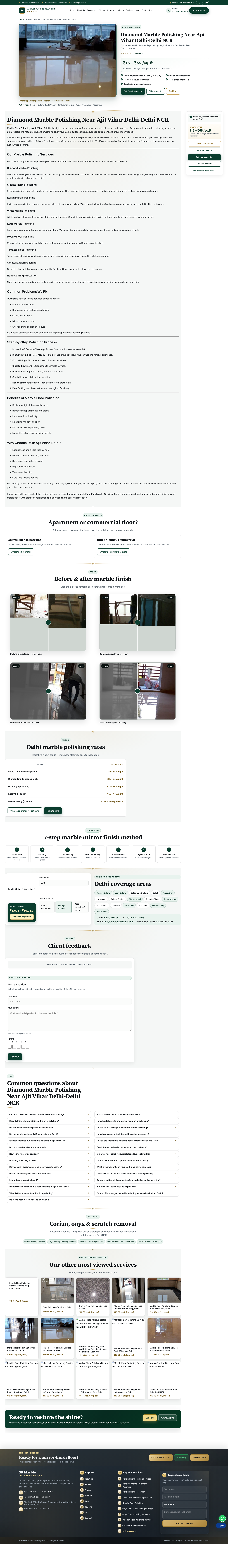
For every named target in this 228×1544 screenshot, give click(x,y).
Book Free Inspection (22, 917)
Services (90, 10)
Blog (137, 10)
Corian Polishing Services (35, 1241)
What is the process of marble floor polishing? (31, 1193)
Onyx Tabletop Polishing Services (62, 1241)
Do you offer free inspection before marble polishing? (122, 1127)
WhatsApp (181, 1457)
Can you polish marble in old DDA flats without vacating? (36, 1114)
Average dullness (61, 907)
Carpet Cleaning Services (134, 1525)
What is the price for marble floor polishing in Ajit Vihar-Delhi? (39, 1186)
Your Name (12, 996)
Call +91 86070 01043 (204, 143)
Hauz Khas (129, 905)
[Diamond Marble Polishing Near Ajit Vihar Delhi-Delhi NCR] (67, 60)
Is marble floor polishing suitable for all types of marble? (123, 1153)
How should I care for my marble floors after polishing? (123, 1121)
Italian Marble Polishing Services (137, 1497)
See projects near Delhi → (204, 170)
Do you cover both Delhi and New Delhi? (28, 1147)
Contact (88, 1518)
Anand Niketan (170, 899)
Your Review (13, 1008)
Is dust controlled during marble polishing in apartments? (37, 1140)
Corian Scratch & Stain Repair (150, 1241)
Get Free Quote (199, 10)
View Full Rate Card (204, 163)
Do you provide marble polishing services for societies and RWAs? (128, 1140)
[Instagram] (202, 2)
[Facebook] (198, 2)
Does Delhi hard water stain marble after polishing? (34, 1121)
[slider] (48, 622)
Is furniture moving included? (23, 1180)
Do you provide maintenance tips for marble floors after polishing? (129, 1180)
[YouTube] (207, 2)
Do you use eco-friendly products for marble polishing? (123, 1160)
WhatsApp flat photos (21, 551)
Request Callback (184, 1523)
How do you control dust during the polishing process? (123, 1134)
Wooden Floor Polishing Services (137, 1520)
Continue (15, 1056)
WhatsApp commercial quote (113, 551)
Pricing (102, 10)
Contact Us (146, 10)
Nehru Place (101, 911)
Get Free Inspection (133, 91)
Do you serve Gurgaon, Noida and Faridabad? (30, 1173)
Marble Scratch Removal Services (120, 1241)
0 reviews (138, 53)
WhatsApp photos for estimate (25, 810)
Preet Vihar (168, 893)
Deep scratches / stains (80, 907)
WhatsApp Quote (204, 150)
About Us (81, 10)
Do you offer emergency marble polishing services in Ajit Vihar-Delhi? (130, 1193)
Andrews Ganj (158, 905)
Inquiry (221, 1525)
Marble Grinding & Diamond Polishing (134, 1485)
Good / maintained (46, 907)
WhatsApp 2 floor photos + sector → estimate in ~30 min (45, 100)
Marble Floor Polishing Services (136, 1479)
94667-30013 (47, 1491)
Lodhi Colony (120, 893)
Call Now (173, 91)
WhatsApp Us (155, 91)
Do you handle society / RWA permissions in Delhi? (33, 1134)
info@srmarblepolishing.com (119, 921)
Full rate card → (129, 1531)
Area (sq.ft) (44, 877)
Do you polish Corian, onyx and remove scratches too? (35, 1167)
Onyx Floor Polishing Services (91, 1241)
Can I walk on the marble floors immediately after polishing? (125, 1173)
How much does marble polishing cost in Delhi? (31, 1127)
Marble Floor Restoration (133, 1492)
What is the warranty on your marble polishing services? (124, 1167)
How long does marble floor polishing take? (29, 1199)
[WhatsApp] (222, 1518)
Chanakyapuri (135, 899)
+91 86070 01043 (111, 917)
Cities (109, 10)
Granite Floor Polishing (132, 1503)
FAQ (86, 1512)
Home (72, 10)
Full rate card (53, 810)
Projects (120, 10)
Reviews (129, 10)
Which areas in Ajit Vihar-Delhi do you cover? (118, 1114)
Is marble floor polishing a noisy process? (116, 1186)
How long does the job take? (22, 1160)
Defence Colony (103, 893)
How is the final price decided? (24, 1153)
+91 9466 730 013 (135, 917)
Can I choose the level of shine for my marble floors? (122, 1147)
